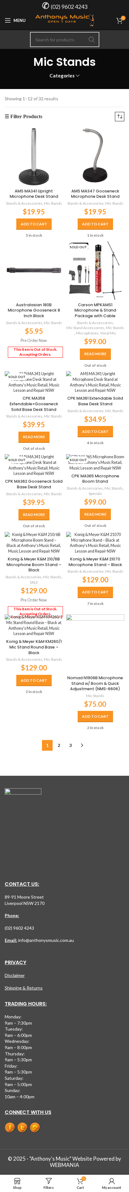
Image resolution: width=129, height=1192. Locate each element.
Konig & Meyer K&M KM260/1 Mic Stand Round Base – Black (34, 647)
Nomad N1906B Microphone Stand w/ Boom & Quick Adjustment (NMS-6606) (95, 683)
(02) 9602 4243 (69, 6)
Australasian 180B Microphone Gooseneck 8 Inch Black (34, 310)
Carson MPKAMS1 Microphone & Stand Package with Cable (95, 310)
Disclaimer (15, 975)
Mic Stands (53, 203)
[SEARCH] (92, 39)
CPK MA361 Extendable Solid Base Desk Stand (95, 401)
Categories (62, 75)
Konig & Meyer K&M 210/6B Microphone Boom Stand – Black (34, 564)
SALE (34, 582)
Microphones (87, 333)
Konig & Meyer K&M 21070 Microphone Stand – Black (95, 561)
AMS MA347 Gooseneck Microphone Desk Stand (95, 193)
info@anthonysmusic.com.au (45, 940)
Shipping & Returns (24, 987)
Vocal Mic (108, 333)
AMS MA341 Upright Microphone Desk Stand (34, 193)
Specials (95, 493)
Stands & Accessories (24, 203)
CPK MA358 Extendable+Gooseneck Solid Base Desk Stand (34, 404)
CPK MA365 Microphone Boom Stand (95, 478)
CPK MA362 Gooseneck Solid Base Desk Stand (34, 484)
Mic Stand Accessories (85, 327)
